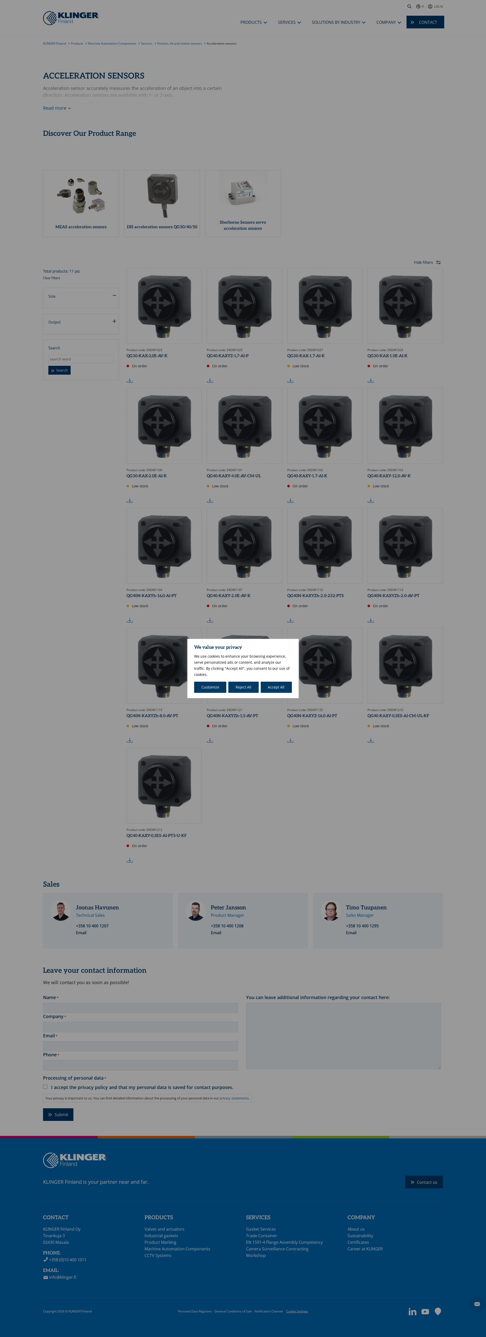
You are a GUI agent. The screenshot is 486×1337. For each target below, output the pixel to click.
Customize (210, 687)
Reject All (243, 687)
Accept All (276, 687)
